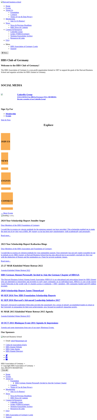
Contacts (13, 15)
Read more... (6, 235)
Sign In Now (6, 120)
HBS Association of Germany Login (24, 46)
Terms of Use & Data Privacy (21, 17)
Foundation (14, 12)
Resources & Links (17, 38)
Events (8, 8)
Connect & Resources (14, 30)
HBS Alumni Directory (14, 351)
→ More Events (7, 213)
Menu (8, 44)
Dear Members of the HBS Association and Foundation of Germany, (26, 249)
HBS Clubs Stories (13, 349)
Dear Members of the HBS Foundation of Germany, (20, 225)
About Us (9, 10)
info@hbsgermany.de (19, 341)
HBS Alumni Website (14, 347)
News (8, 23)
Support (13, 49)
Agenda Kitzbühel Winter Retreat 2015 (15, 316)
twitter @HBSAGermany (20, 34)
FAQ (7, 40)
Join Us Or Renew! (17, 21)
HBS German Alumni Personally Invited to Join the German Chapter (40, 383)
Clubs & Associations (16, 345)
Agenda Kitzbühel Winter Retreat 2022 (15, 270)
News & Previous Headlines (21, 25)
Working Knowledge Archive (21, 36)
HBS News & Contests (19, 27)
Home (8, 6)
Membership (10, 19)
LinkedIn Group (16, 32)
